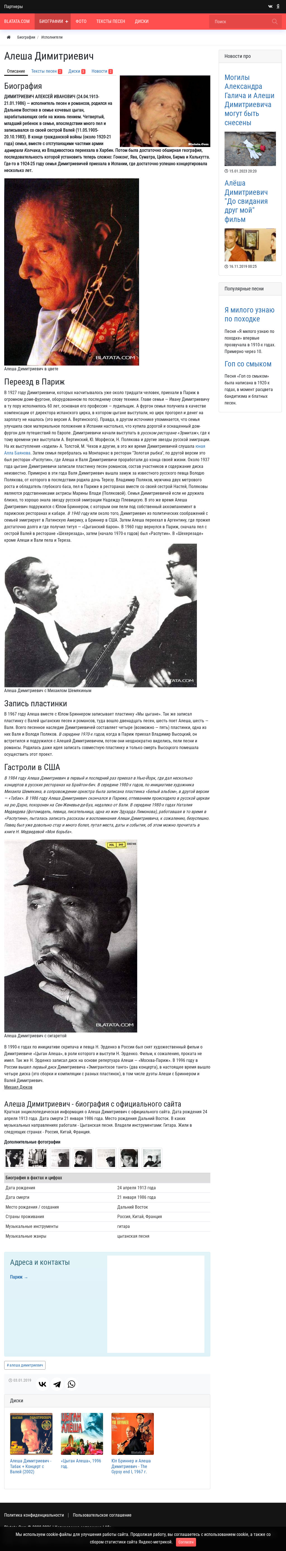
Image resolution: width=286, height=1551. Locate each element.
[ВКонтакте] (42, 1384)
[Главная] (8, 37)
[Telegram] (57, 1384)
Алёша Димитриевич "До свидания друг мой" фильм (246, 201)
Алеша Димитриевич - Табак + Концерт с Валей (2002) (30, 1466)
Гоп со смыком (248, 363)
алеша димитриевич (26, 1365)
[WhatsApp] (71, 1384)
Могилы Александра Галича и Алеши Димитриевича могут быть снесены (250, 100)
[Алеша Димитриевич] (14, 1158)
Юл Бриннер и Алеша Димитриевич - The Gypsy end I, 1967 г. (131, 1466)
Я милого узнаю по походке (250, 314)
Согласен (186, 1542)
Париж (16, 1277)
